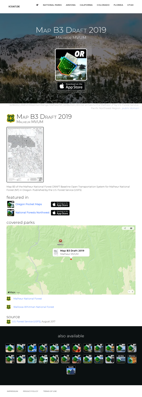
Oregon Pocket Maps (29, 204)
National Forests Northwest (33, 212)
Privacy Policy (30, 391)
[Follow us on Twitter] (37, 5)
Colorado (103, 5)
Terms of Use (50, 391)
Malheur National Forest (27, 298)
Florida (118, 5)
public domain (130, 108)
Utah (130, 5)
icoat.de (14, 6)
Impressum (12, 391)
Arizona (71, 5)
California (86, 5)
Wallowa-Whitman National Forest (33, 307)
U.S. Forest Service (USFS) (26, 321)
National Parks (52, 5)
